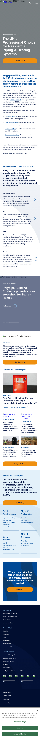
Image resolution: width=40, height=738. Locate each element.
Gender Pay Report (8, 661)
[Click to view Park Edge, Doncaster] (14, 321)
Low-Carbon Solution (9, 623)
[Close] (37, 710)
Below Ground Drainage (10, 613)
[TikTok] (34, 676)
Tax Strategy (6, 667)
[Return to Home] (9, 682)
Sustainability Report (9, 655)
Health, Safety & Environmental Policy (13, 671)
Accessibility (6, 703)
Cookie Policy (7, 696)
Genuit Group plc (15, 100)
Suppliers (5, 664)
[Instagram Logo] (16, 676)
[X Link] (10, 676)
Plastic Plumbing (10, 129)
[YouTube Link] (28, 676)
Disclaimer (6, 699)
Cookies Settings (20, 722)
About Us (5, 631)
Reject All (20, 728)
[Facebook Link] (4, 676)
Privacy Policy (7, 692)
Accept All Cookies (20, 734)
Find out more (7, 306)
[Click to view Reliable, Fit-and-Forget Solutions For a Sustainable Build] (15, 34)
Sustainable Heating (12, 135)
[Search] (29, 3)
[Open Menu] (36, 3)
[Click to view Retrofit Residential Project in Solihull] (7, 321)
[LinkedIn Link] (22, 676)
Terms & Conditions (8, 647)
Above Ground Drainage (10, 616)
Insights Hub (6, 640)
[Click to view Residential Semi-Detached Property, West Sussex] (4, 321)
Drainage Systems (11, 116)
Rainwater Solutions (12, 122)
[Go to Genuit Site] (27, 682)
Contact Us (6, 634)
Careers (5, 637)
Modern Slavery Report (9, 658)
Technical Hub (7, 644)
